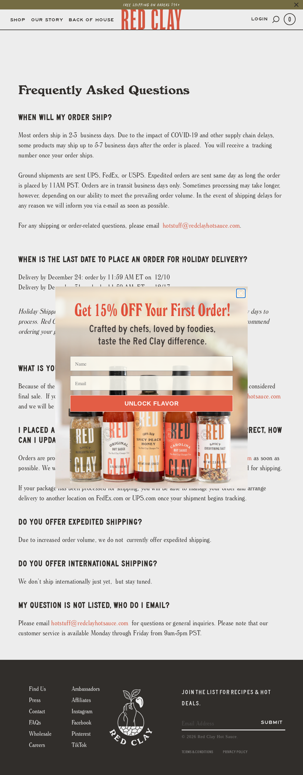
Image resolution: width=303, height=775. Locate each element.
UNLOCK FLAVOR (152, 403)
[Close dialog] (240, 293)
